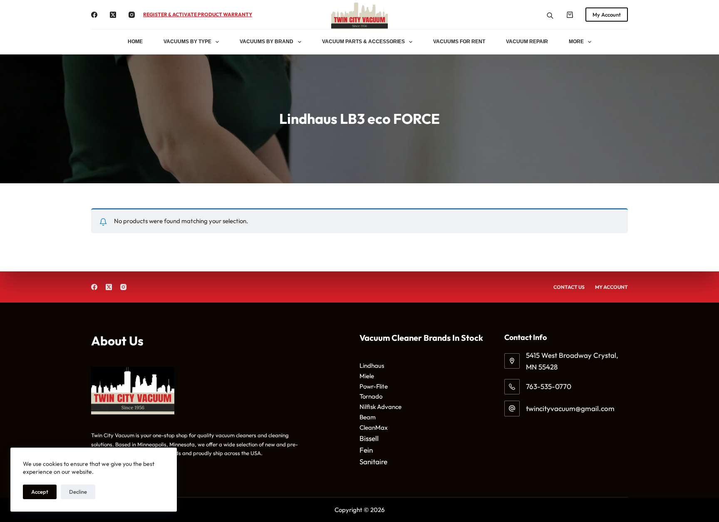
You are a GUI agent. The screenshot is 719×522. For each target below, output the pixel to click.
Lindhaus (372, 365)
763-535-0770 (548, 386)
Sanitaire (373, 461)
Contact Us (569, 287)
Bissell (369, 438)
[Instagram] (132, 15)
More (576, 41)
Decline (78, 491)
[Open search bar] (550, 14)
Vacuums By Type (187, 41)
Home (135, 41)
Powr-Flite (374, 386)
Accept (39, 491)
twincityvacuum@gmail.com (570, 408)
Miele (367, 376)
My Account (607, 14)
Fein (366, 450)
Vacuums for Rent (459, 41)
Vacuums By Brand (266, 41)
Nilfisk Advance (381, 407)
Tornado (371, 396)
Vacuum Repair (527, 41)
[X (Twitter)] (113, 15)
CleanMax (374, 427)
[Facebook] (94, 15)
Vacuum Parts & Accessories (363, 41)
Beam (368, 417)
